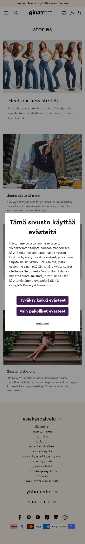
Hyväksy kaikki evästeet (42, 300)
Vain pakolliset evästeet (42, 311)
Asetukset (42, 323)
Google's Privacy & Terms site (30, 285)
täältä (54, 280)
